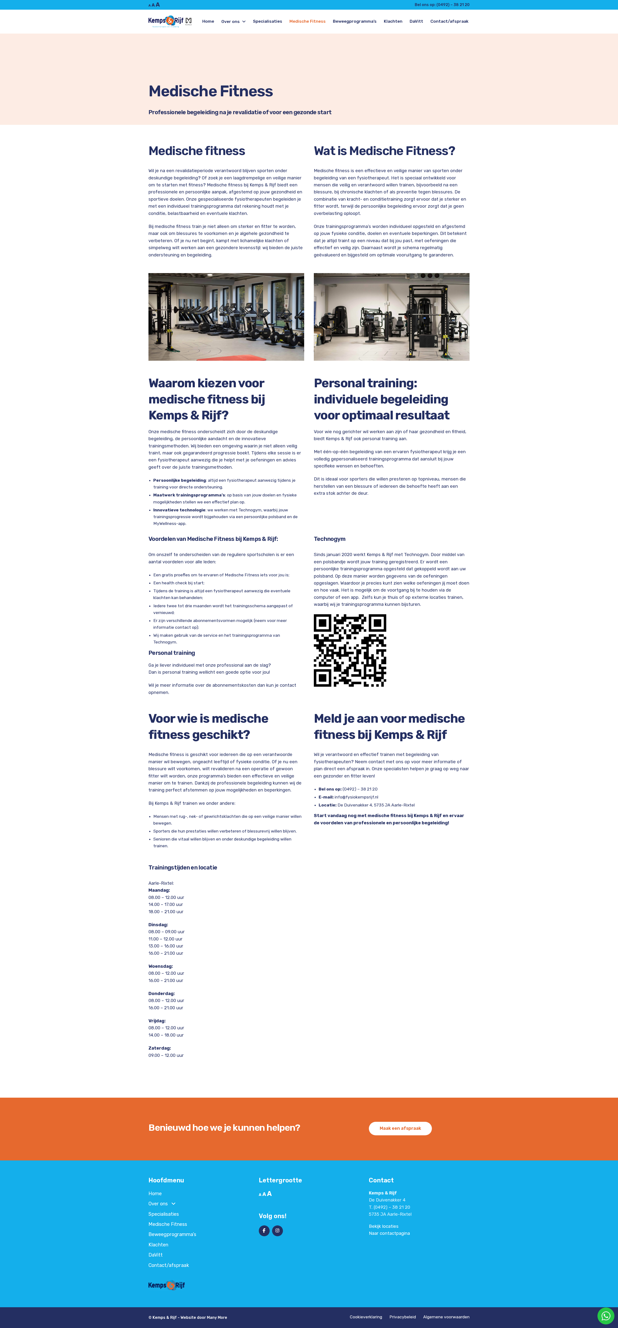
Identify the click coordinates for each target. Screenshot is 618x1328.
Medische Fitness (307, 21)
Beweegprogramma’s (355, 21)
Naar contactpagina (389, 1233)
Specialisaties (267, 21)
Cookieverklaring (366, 1317)
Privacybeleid (402, 1317)
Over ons (230, 21)
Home (208, 21)
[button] (400, 1128)
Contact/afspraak (449, 21)
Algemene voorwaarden (446, 1317)
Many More (217, 1317)
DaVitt (416, 21)
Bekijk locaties (384, 1226)
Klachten (393, 21)
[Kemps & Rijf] (170, 21)
